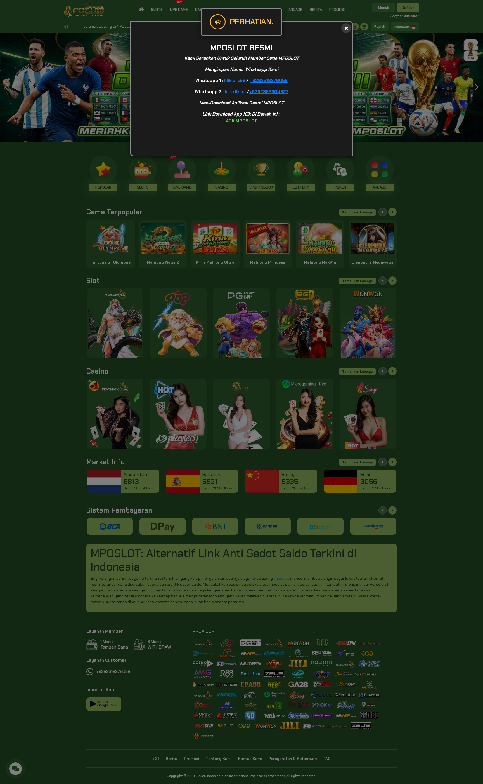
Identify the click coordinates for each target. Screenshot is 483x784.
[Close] (346, 28)
